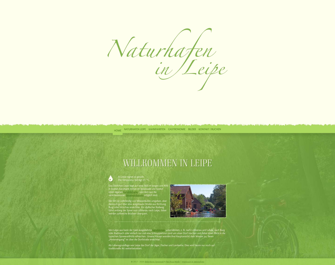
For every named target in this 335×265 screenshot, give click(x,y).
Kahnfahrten (157, 129)
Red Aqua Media (173, 261)
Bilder (192, 129)
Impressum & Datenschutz (193, 261)
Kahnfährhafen (130, 192)
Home (117, 130)
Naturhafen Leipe (135, 129)
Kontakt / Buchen (210, 129)
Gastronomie (176, 129)
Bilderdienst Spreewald (154, 261)
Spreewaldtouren (134, 195)
